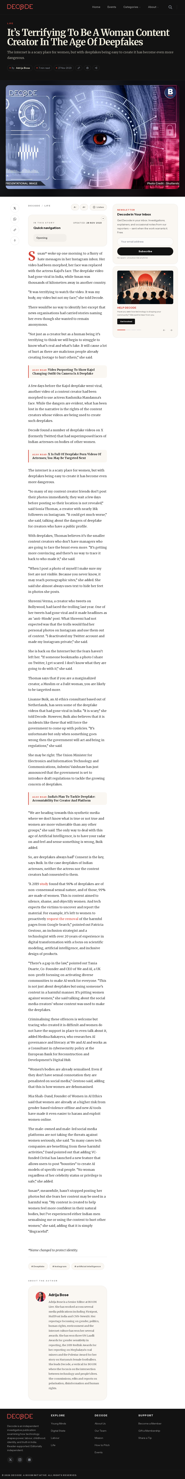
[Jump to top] (14, 240)
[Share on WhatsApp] (14, 219)
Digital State (58, 1430)
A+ (84, 207)
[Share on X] (14, 208)
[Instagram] (20, 1459)
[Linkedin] (29, 1459)
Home (96, 7)
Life (47, 205)
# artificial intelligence (87, 1266)
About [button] (152, 7)
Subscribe (145, 251)
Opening (41, 237)
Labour (55, 1438)
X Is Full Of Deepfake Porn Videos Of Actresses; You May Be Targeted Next (66, 456)
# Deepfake (38, 1266)
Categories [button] (130, 7)
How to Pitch (102, 1445)
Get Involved (126, 321)
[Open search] (170, 7)
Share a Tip (145, 1438)
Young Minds (58, 1423)
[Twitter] (10, 1459)
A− (75, 207)
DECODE (34, 205)
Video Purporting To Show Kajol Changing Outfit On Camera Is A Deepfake (63, 371)
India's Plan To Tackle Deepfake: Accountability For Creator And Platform (63, 798)
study (44, 884)
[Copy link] (78, 67)
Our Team (100, 1430)
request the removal (62, 919)
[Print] (87, 67)
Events (111, 7)
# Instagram (59, 1266)
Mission (99, 1438)
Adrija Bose (23, 67)
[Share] (96, 67)
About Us (100, 1423)
